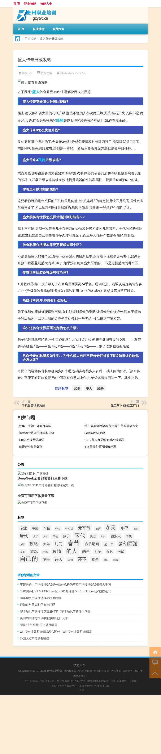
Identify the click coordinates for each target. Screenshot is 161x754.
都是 (95, 559)
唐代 (24, 535)
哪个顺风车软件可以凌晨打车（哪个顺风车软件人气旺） (56, 611)
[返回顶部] (154, 673)
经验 (60, 120)
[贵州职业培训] (35, 8)
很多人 (116, 535)
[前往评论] (154, 662)
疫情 (57, 551)
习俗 (46, 528)
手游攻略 (30, 38)
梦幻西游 (128, 543)
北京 (136, 528)
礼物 (98, 551)
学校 (55, 536)
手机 (129, 535)
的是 (86, 551)
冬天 (111, 527)
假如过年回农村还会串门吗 (37, 604)
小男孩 (80, 690)
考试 (121, 551)
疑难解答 (128, 670)
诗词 (70, 559)
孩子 (66, 535)
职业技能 (30, 3)
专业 (23, 528)
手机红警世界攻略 (33, 405)
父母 (45, 551)
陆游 (115, 559)
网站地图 (116, 670)
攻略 (33, 543)
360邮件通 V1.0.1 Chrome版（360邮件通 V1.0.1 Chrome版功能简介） (66, 591)
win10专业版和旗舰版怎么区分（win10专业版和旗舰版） (57, 631)
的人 (71, 550)
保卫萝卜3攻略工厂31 (125, 405)
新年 (46, 543)
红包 (109, 551)
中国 (35, 528)
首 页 (16, 3)
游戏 (34, 551)
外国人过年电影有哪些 (34, 638)
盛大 (36, 91)
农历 (98, 528)
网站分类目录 (84, 670)
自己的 (29, 558)
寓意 (93, 536)
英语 (46, 559)
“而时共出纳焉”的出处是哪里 (38, 625)
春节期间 (92, 543)
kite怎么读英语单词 (31, 439)
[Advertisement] (80, 724)
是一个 (108, 544)
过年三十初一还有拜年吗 (35, 426)
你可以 (69, 528)
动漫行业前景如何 (31, 446)
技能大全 (46, 3)
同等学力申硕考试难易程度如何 (40, 598)
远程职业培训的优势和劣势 (36, 433)
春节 (74, 542)
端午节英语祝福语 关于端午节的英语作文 (111, 426)
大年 (45, 536)
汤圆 (22, 552)
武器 (41, 159)
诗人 (59, 559)
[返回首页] (154, 652)
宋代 (80, 535)
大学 (35, 536)
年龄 (103, 536)
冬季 (125, 528)
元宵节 (84, 528)
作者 (57, 528)
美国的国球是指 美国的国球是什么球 (44, 618)
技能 (22, 544)
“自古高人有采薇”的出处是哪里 (104, 439)
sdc (30, 73)
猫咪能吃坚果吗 (94, 433)
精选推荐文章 (101, 670)
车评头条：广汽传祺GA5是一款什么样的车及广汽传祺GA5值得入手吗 (65, 584)
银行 (106, 559)
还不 (82, 559)
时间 (58, 543)
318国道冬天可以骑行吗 (100, 446)
